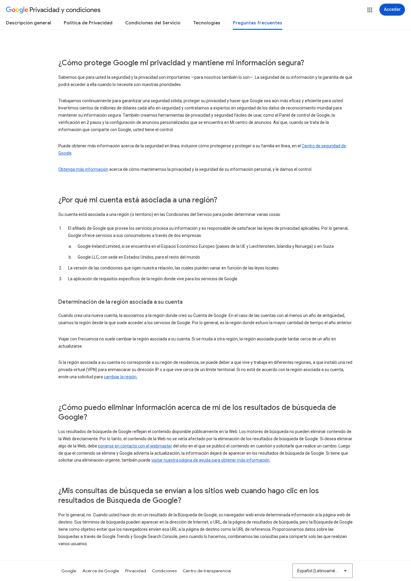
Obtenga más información (83, 169)
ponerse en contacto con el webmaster (135, 446)
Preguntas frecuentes (257, 23)
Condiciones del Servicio (153, 23)
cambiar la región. (121, 376)
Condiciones (164, 570)
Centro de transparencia (207, 570)
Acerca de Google (100, 570)
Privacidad (135, 570)
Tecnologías (206, 23)
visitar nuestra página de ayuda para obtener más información (210, 460)
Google (68, 570)
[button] (370, 10)
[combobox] (322, 571)
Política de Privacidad (88, 23)
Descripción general (28, 23)
